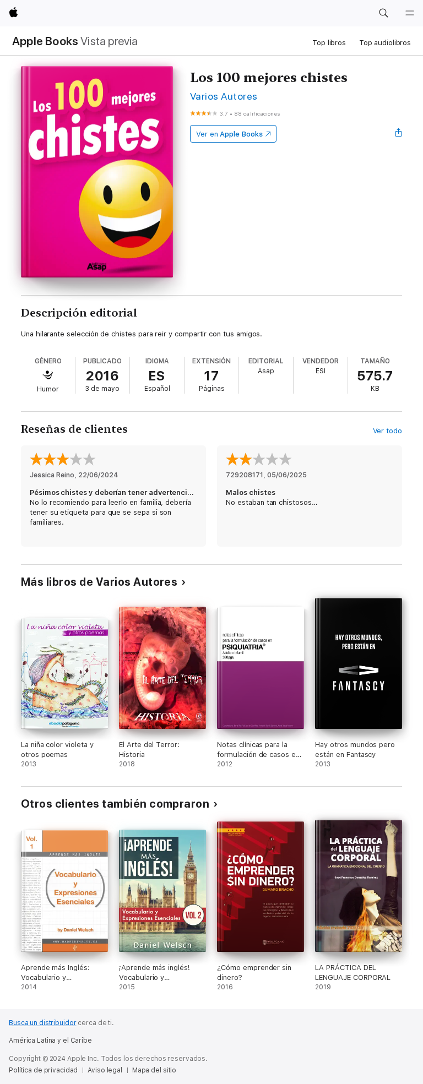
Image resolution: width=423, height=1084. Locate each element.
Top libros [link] (329, 43)
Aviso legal (105, 1070)
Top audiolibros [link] (385, 43)
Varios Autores (224, 96)
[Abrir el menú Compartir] (399, 134)
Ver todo (387, 431)
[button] (383, 13)
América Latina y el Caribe (50, 1040)
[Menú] (410, 13)
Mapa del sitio (154, 1070)
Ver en (229, 134)
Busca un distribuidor (42, 1023)
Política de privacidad (43, 1070)
